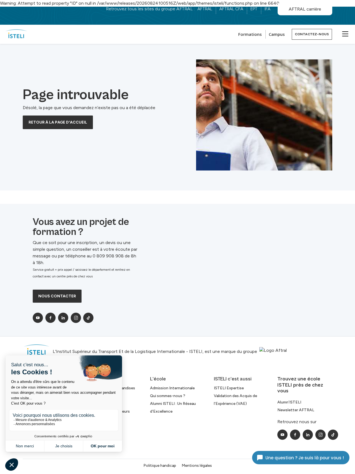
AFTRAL (204, 8)
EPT (253, 8)
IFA (267, 8)
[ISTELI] (16, 34)
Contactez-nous (312, 34)
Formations (250, 34)
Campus (277, 34)
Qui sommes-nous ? (167, 395)
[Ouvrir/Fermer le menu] (344, 33)
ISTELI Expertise (229, 388)
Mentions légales (197, 465)
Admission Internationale (172, 388)
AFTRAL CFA (231, 8)
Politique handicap (159, 465)
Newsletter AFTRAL (295, 410)
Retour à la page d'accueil (58, 122)
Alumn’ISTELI (289, 402)
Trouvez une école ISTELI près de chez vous (300, 385)
